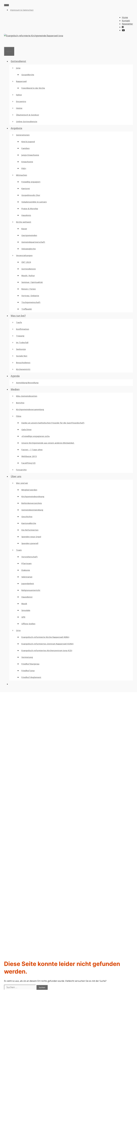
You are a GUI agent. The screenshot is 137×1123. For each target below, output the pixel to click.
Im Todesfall (22, 342)
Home (125, 17)
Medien (15, 389)
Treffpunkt (26, 309)
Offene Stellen (28, 623)
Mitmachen (21, 175)
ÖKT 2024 (26, 262)
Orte (18, 630)
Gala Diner (26, 429)
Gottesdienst (18, 61)
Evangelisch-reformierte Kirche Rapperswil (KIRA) (45, 637)
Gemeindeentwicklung (32, 509)
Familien (25, 148)
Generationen (23, 135)
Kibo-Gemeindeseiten (26, 396)
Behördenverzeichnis (31, 503)
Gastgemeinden (29, 235)
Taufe (19, 322)
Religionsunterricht (30, 590)
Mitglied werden (29, 489)
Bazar (24, 228)
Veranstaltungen (24, 255)
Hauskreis (26, 215)
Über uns (16, 476)
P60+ (23, 168)
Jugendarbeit (27, 583)
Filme (18, 416)
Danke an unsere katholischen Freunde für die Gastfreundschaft (52, 422)
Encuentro (21, 101)
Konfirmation (22, 329)
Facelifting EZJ (28, 463)
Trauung (20, 335)
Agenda (15, 376)
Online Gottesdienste (26, 121)
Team (19, 550)
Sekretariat (26, 576)
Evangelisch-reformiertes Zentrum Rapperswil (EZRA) (47, 643)
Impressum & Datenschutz (21, 10)
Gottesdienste (28, 268)
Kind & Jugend (28, 141)
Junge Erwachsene (30, 155)
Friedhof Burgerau (30, 663)
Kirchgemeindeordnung (32, 496)
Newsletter (127, 23)
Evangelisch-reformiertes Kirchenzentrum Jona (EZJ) (46, 650)
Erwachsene (27, 161)
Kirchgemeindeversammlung (30, 409)
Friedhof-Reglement (31, 677)
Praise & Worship (29, 208)
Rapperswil (21, 81)
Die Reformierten (29, 530)
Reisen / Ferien (28, 289)
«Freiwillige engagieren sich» (35, 436)
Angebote (16, 128)
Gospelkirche (27, 74)
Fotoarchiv (21, 469)
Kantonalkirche (28, 523)
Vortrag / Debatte (30, 295)
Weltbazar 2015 (29, 456)
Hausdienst (27, 597)
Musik (24, 603)
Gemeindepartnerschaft (33, 242)
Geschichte (26, 516)
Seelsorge (21, 349)
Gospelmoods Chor (30, 195)
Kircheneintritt (23, 369)
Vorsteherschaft (29, 556)
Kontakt (126, 20)
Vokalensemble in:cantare (34, 201)
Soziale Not (21, 355)
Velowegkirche (28, 248)
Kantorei (25, 188)
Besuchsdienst (23, 362)
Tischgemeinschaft (30, 302)
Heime (19, 108)
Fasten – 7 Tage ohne (32, 449)
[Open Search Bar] (5, 43)
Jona (18, 68)
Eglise (19, 94)
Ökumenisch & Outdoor (27, 114)
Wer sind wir (22, 483)
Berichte (20, 402)
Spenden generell (29, 543)
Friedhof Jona (28, 670)
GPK (23, 617)
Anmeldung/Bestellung (27, 382)
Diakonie (25, 570)
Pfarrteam (26, 563)
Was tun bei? (18, 315)
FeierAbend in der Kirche (33, 88)
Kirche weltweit (23, 222)
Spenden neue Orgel (31, 536)
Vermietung (27, 657)
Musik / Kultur (28, 275)
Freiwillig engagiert (30, 181)
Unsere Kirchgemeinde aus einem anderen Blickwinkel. (47, 443)
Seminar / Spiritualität (32, 282)
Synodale (25, 610)
